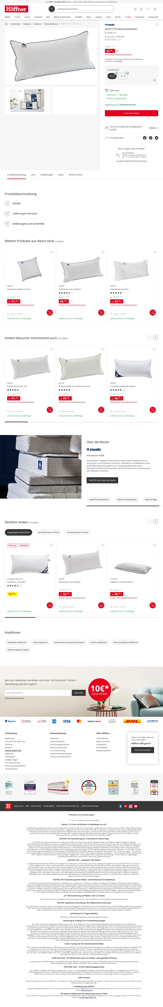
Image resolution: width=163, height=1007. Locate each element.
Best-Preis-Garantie (58, 747)
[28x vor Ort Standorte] (135, 9)
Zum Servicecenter (143, 750)
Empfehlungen (46, 174)
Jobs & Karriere (102, 741)
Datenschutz (36, 806)
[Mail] (156, 138)
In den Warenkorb (131, 113)
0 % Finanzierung (12, 763)
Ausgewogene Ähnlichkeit (19, 532)
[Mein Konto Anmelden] (141, 9)
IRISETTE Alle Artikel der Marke (102, 480)
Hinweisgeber (49, 806)
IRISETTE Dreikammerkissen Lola (19, 346)
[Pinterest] (150, 138)
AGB (27, 806)
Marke (61, 174)
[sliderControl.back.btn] (149, 337)
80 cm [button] (123, 76)
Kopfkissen (13, 632)
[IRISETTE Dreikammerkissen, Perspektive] (51, 56)
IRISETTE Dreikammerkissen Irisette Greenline (76, 346)
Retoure (8, 747)
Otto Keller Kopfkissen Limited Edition (124, 542)
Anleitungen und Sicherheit (28, 223)
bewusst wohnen (103, 750)
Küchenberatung (57, 741)
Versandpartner (127, 105)
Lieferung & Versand (24, 213)
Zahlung (8, 744)
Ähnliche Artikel (75, 174)
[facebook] (120, 806)
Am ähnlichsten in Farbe (77, 532)
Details (16, 203)
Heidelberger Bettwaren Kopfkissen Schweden (25, 542)
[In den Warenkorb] (50, 312)
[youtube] (136, 806)
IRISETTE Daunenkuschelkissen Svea (20, 249)
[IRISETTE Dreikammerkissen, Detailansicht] (27, 100)
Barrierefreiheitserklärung (68, 806)
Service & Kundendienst (15, 766)
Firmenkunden (11, 769)
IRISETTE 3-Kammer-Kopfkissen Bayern (124, 346)
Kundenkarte (101, 747)
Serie (33, 174)
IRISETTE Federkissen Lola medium (71, 542)
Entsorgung (10, 756)
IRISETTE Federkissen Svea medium (72, 249)
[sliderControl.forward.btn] (155, 337)
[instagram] (131, 806)
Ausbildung (101, 744)
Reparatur (9, 753)
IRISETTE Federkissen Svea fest (121, 249)
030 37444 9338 (128, 153)
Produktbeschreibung (16, 174)
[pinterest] (125, 806)
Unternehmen (102, 738)
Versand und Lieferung (15, 741)
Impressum (19, 806)
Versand (119, 61)
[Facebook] (144, 138)
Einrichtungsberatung (59, 744)
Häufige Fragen (11, 759)
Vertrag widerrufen (13, 750)
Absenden (78, 693)
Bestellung (9, 738)
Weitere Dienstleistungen (61, 753)
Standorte (54, 738)
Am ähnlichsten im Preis (48, 532)
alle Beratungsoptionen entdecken (131, 161)
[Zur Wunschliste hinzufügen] (156, 25)
